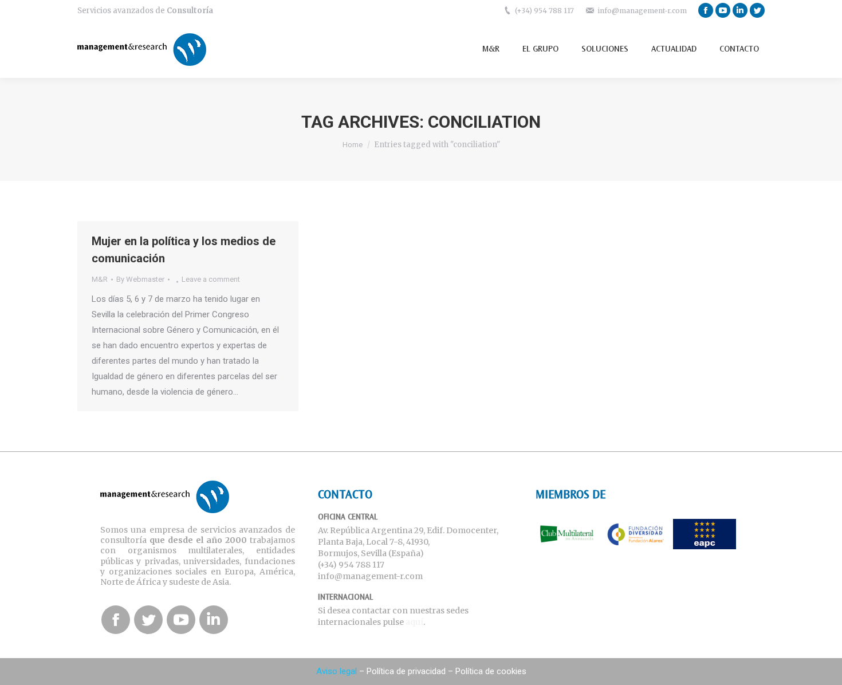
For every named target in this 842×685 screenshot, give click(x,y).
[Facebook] (705, 10)
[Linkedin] (740, 10)
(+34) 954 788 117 (544, 10)
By (140, 279)
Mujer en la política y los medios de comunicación (184, 249)
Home (353, 144)
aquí (414, 622)
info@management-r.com (642, 10)
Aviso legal (336, 671)
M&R (100, 279)
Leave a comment (211, 279)
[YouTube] (722, 10)
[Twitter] (757, 10)
